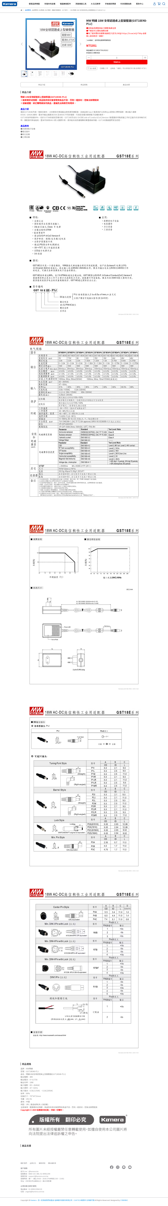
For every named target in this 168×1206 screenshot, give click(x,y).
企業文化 (33, 1163)
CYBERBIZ (124, 1200)
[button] (80, 44)
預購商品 (116, 62)
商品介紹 (41, 84)
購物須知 (42, 1163)
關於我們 (24, 1163)
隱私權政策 (52, 1163)
